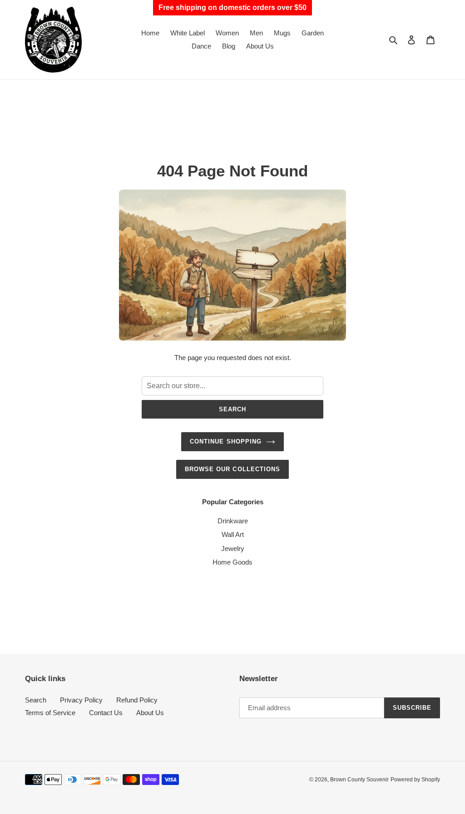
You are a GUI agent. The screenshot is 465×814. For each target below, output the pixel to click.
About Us (150, 713)
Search (232, 409)
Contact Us (106, 713)
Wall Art (233, 534)
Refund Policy (137, 700)
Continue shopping (226, 441)
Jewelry (232, 548)
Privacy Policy (81, 700)
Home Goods (232, 562)
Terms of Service (50, 713)
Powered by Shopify (415, 779)
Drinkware (233, 521)
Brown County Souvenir (359, 779)
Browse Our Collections (232, 469)
